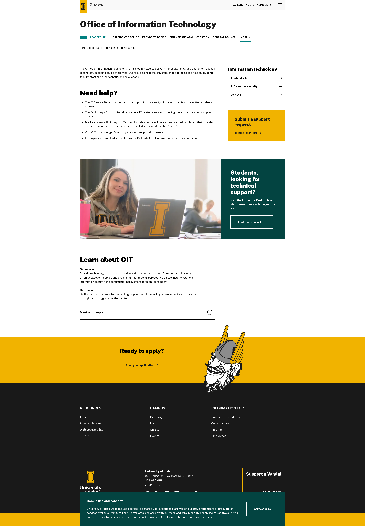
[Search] (91, 5)
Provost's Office (154, 37)
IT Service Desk (100, 102)
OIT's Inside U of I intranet (150, 138)
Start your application (139, 365)
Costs (250, 4)
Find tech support (249, 222)
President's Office (126, 37)
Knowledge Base (109, 132)
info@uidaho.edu (155, 485)
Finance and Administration (189, 37)
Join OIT (236, 94)
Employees (218, 436)
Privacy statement (92, 423)
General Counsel (225, 37)
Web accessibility (91, 429)
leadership (98, 37)
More (245, 37)
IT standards (239, 78)
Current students (222, 423)
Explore (238, 4)
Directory (156, 417)
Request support (245, 133)
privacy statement (201, 517)
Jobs (83, 417)
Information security (244, 86)
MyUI (88, 122)
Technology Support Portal (107, 112)
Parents (216, 429)
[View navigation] (280, 5)
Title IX (85, 436)
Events (154, 436)
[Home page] (83, 6)
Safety (154, 429)
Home (83, 48)
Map (153, 423)
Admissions (264, 4)
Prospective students (225, 417)
